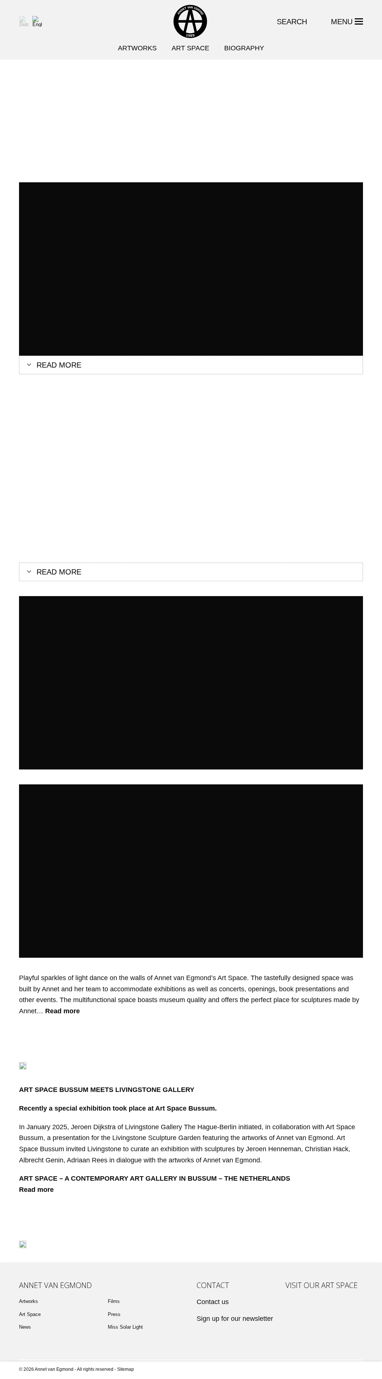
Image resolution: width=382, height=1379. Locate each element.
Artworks (28, 1301)
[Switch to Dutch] (24, 21)
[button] (347, 21)
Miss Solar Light (125, 1327)
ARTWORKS (137, 48)
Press (114, 1314)
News (25, 1327)
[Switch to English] (37, 21)
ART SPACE (190, 48)
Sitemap (125, 1369)
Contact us (213, 1302)
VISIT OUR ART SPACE (321, 1285)
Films (114, 1301)
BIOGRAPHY (244, 48)
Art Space (30, 1314)
